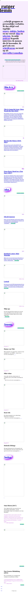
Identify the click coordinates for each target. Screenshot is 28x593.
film (18, 33)
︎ (1, 586)
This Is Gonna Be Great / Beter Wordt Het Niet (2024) (14, 110)
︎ (1, 588)
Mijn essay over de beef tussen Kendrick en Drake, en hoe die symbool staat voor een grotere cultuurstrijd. (14, 256)
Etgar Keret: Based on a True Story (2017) (13, 172)
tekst (6, 189)
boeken (21, 31)
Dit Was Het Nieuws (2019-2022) (12, 141)
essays (6, 31)
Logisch (6, 281)
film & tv (8, 87)
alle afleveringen (21, 327)
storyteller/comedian (13, 53)
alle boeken (22, 566)
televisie (6, 36)
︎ (1, 590)
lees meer (22, 524)
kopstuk (8, 324)
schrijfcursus (9, 48)
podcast (6, 38)
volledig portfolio (20, 90)
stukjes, (13, 31)
